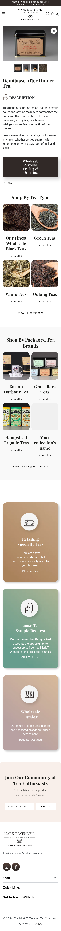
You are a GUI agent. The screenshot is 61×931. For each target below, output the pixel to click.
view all (15, 255)
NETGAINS (35, 923)
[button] (48, 14)
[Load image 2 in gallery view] (26, 68)
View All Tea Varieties (30, 312)
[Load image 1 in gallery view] (18, 68)
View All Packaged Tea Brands (30, 466)
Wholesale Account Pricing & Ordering (30, 167)
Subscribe (45, 806)
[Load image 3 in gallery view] (34, 68)
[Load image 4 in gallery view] (43, 68)
